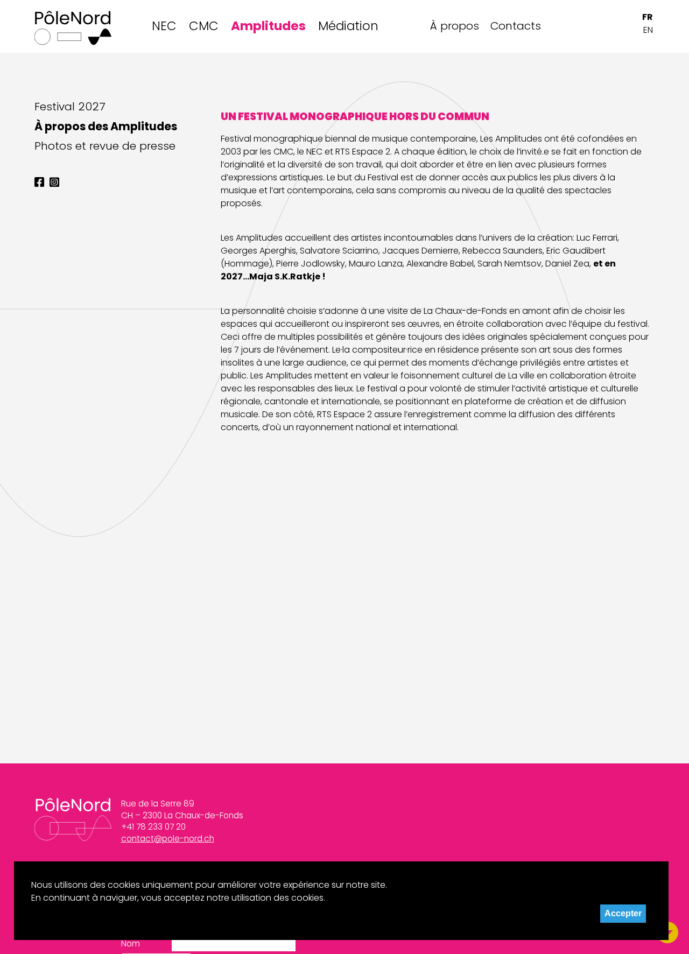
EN (648, 30)
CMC (204, 25)
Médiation (348, 25)
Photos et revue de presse (104, 145)
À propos (454, 25)
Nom (130, 943)
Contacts (515, 25)
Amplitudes (268, 25)
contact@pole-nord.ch (167, 838)
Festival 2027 (70, 106)
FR (647, 17)
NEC (164, 25)
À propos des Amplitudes (105, 126)
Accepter (623, 913)
